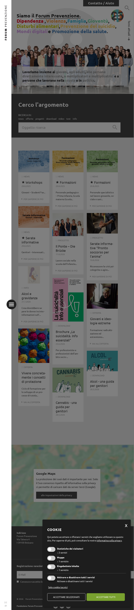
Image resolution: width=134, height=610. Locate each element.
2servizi (62, 552)
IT (6, 605)
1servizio (62, 561)
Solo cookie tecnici (58, 587)
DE (5, 602)
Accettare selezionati (66, 596)
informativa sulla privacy (109, 540)
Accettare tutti (105, 596)
